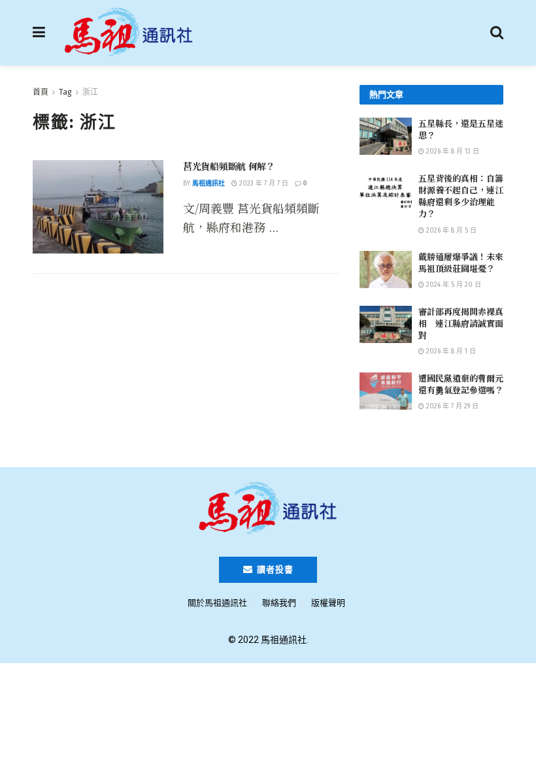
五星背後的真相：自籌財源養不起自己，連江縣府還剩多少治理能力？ (460, 196)
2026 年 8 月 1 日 (450, 351)
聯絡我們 (279, 603)
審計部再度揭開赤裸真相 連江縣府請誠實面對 (460, 323)
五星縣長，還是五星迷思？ (460, 129)
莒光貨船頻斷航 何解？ (229, 165)
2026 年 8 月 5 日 (450, 231)
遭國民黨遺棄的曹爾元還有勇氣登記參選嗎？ (460, 384)
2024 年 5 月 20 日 (452, 285)
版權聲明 (328, 603)
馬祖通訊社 (208, 184)
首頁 (40, 92)
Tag (65, 92)
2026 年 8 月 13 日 (451, 152)
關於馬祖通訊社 (217, 603)
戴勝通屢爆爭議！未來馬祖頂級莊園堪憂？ (460, 262)
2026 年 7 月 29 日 (451, 406)
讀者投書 (273, 569)
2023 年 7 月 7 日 (262, 184)
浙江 (90, 92)
